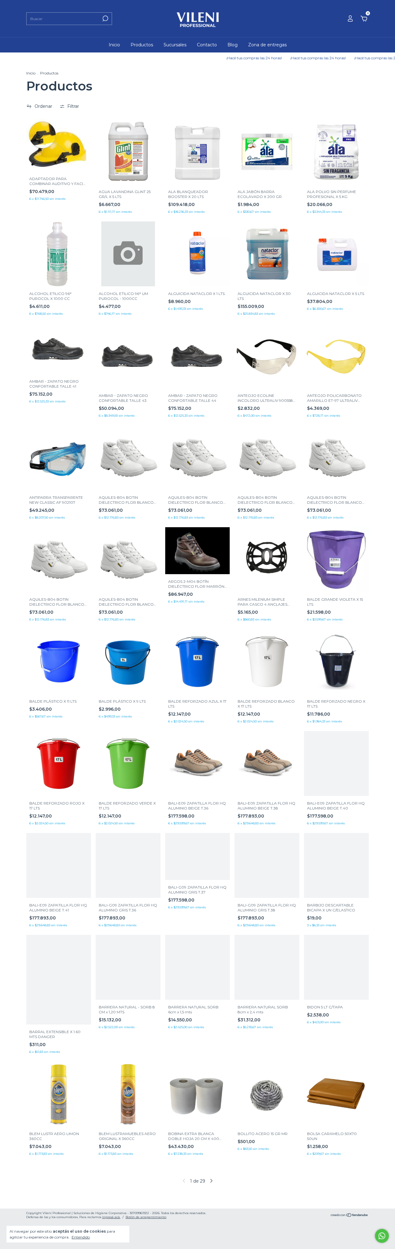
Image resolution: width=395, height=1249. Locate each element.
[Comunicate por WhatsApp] (382, 1236)
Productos (142, 45)
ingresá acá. (111, 1217)
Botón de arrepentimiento (146, 1217)
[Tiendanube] (349, 1215)
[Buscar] (104, 18)
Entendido (81, 1237)
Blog (232, 45)
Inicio (114, 45)
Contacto (207, 45)
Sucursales (175, 45)
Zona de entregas (267, 45)
